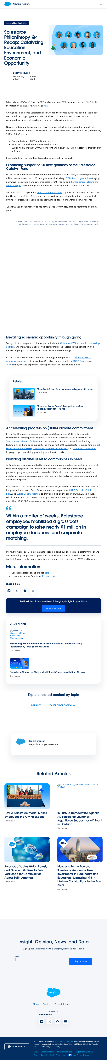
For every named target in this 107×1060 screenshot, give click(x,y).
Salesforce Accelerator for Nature (23, 441)
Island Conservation (56, 448)
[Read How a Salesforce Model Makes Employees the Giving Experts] (27, 796)
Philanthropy (49, 576)
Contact (44, 1055)
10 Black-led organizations (78, 178)
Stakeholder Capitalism (16, 23)
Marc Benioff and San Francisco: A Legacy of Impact (65, 389)
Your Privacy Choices (81, 1055)
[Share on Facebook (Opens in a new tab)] (25, 591)
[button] (4, 530)
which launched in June (49, 192)
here (46, 572)
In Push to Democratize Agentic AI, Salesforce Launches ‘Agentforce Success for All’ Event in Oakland (79, 818)
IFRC (8, 493)
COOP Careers (79, 361)
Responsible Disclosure (84, 1051)
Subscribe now (53, 608)
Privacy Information (64, 1051)
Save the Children (85, 490)
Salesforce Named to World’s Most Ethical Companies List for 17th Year (48, 672)
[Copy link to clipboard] (33, 591)
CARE (72, 490)
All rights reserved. (67, 1041)
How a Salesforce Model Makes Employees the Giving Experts (25, 815)
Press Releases (62, 1004)
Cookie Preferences (57, 1055)
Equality (36, 705)
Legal (36, 1051)
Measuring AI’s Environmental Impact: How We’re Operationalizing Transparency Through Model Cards (46, 645)
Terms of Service (47, 1051)
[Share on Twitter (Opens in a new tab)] (17, 591)
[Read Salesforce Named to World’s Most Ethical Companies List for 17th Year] (19, 663)
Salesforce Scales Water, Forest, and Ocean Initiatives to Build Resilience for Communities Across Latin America (25, 872)
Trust (35, 1055)
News (36, 1004)
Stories (46, 1004)
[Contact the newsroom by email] (65, 1021)
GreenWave (39, 448)
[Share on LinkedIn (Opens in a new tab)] (9, 591)
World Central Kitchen (28, 493)
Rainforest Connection (84, 448)
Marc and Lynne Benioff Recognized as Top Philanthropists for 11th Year (60, 407)
